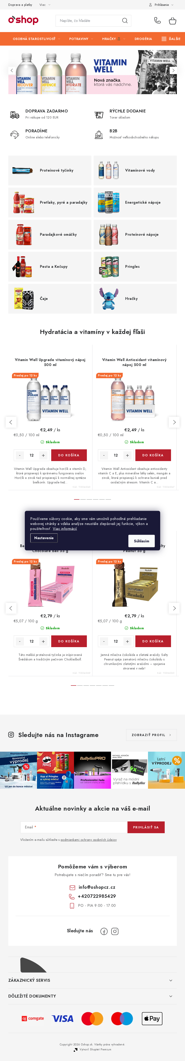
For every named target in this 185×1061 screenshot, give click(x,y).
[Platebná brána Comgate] (33, 1018)
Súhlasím (141, 540)
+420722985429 (158, 21)
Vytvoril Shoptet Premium (95, 1049)
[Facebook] (104, 931)
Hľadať (125, 21)
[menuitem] (36, 39)
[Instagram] (114, 931)
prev (11, 422)
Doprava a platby (20, 4)
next (174, 422)
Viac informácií (65, 528)
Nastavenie (44, 537)
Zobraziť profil (149, 735)
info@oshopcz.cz (97, 887)
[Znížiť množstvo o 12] (20, 455)
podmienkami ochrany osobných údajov (89, 839)
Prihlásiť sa (146, 827)
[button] (12, 70)
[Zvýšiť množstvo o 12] (43, 455)
